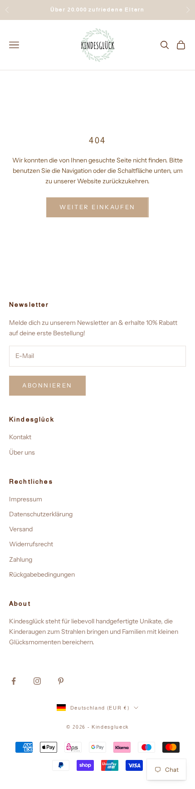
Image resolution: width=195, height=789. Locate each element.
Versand (21, 529)
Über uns (22, 452)
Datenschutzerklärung (41, 514)
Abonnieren (47, 385)
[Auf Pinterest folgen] (60, 681)
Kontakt (20, 437)
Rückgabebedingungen (42, 574)
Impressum (25, 499)
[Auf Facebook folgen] (13, 681)
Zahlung (20, 559)
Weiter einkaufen (97, 207)
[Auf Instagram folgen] (37, 681)
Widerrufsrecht (31, 544)
